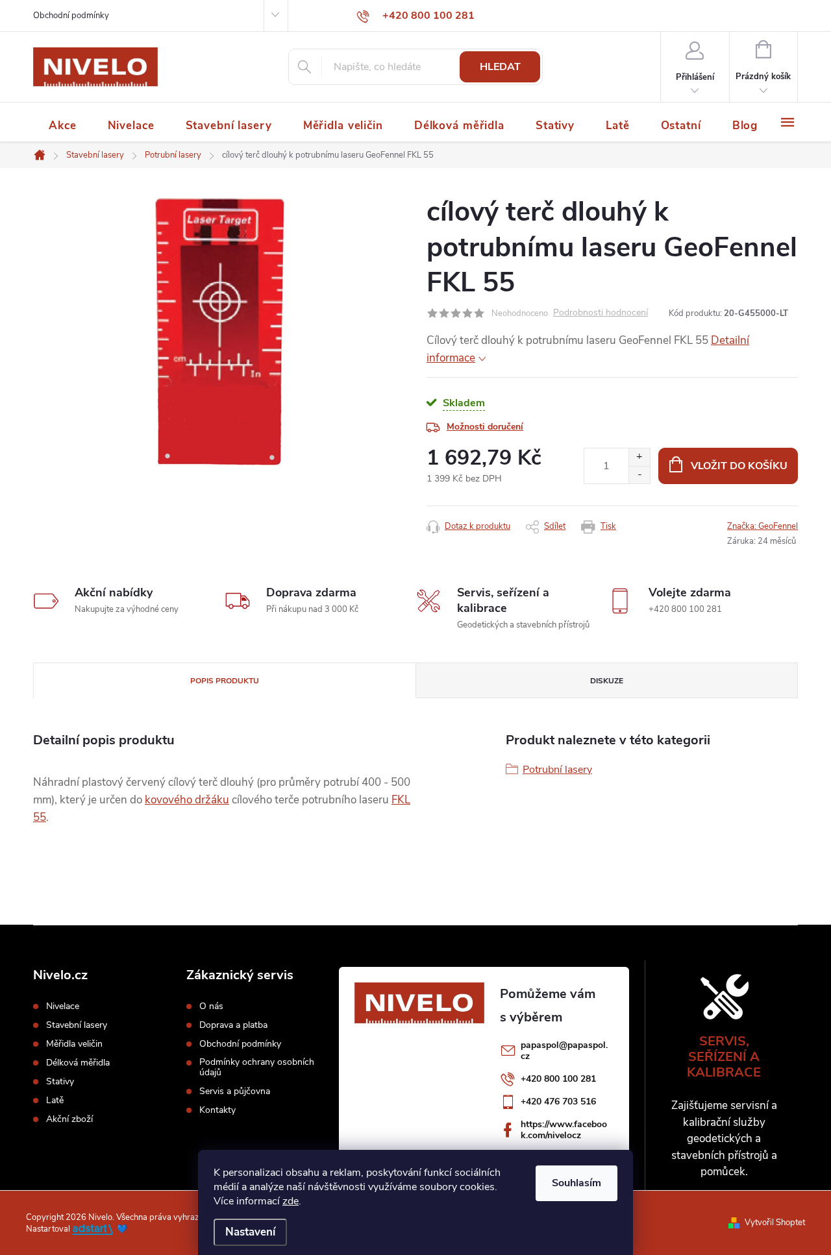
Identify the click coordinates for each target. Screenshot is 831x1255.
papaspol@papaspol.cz (564, 1050)
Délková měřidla (78, 1063)
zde (290, 1201)
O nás (211, 1006)
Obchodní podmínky (71, 15)
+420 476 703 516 (558, 1101)
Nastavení (250, 1232)
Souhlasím (576, 1183)
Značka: (762, 526)
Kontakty (217, 1110)
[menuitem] (62, 126)
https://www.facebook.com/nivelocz (564, 1129)
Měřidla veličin (74, 1044)
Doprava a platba (233, 1025)
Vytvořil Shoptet (775, 1222)
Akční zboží (69, 1119)
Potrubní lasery (557, 769)
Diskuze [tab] (606, 681)
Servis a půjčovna (234, 1091)
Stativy (60, 1082)
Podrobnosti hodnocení (600, 313)
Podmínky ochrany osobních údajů (256, 1067)
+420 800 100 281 (558, 1079)
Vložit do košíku (739, 466)
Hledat (500, 67)
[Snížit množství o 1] (639, 474)
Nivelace (62, 1006)
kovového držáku (187, 799)
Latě (55, 1100)
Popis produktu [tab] (224, 681)
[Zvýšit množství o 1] (639, 457)
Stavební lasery (76, 1025)
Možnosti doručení (485, 426)
